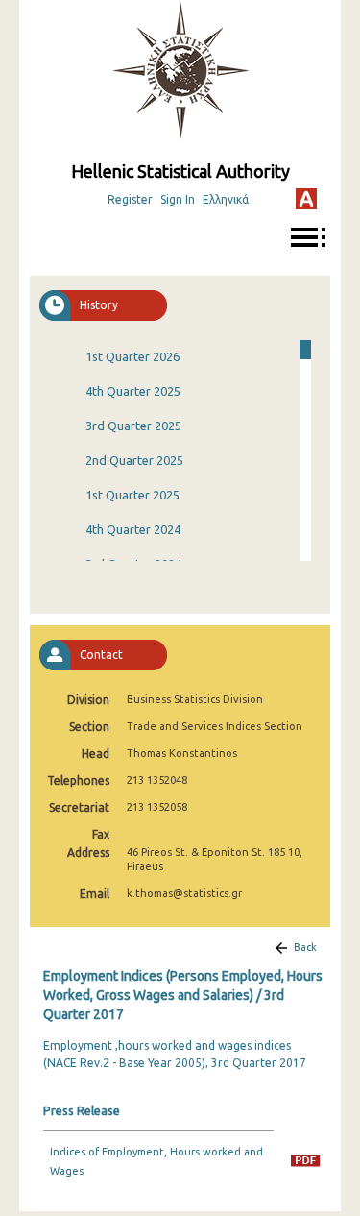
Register (130, 199)
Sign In (177, 199)
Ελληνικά (226, 199)
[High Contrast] (306, 198)
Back (305, 947)
